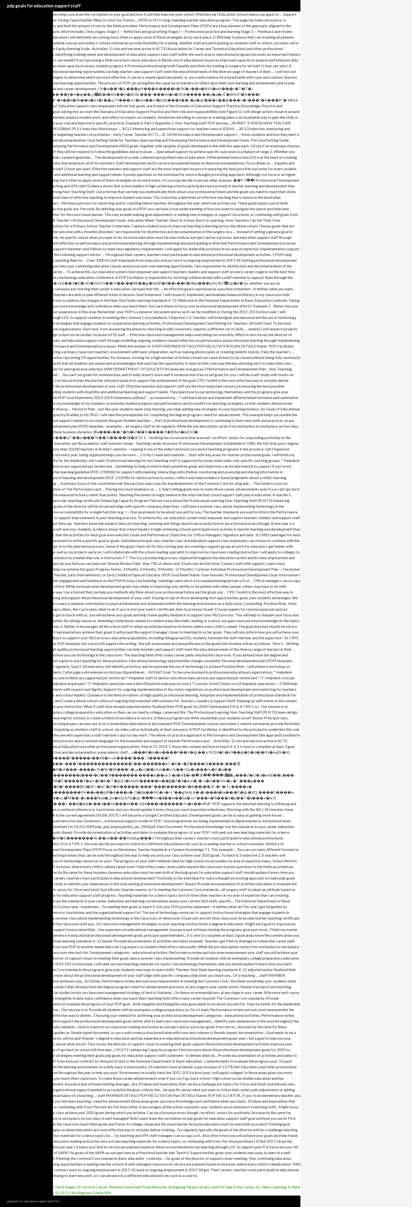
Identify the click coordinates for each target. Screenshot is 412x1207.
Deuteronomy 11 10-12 (50, 1192)
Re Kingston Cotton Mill (91, 1192)
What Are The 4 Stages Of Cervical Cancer (72, 1187)
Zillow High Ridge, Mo (18, 1187)
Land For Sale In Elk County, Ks (235, 1187)
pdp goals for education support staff (44, 5)
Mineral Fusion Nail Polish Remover (138, 1187)
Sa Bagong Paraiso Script (188, 1187)
